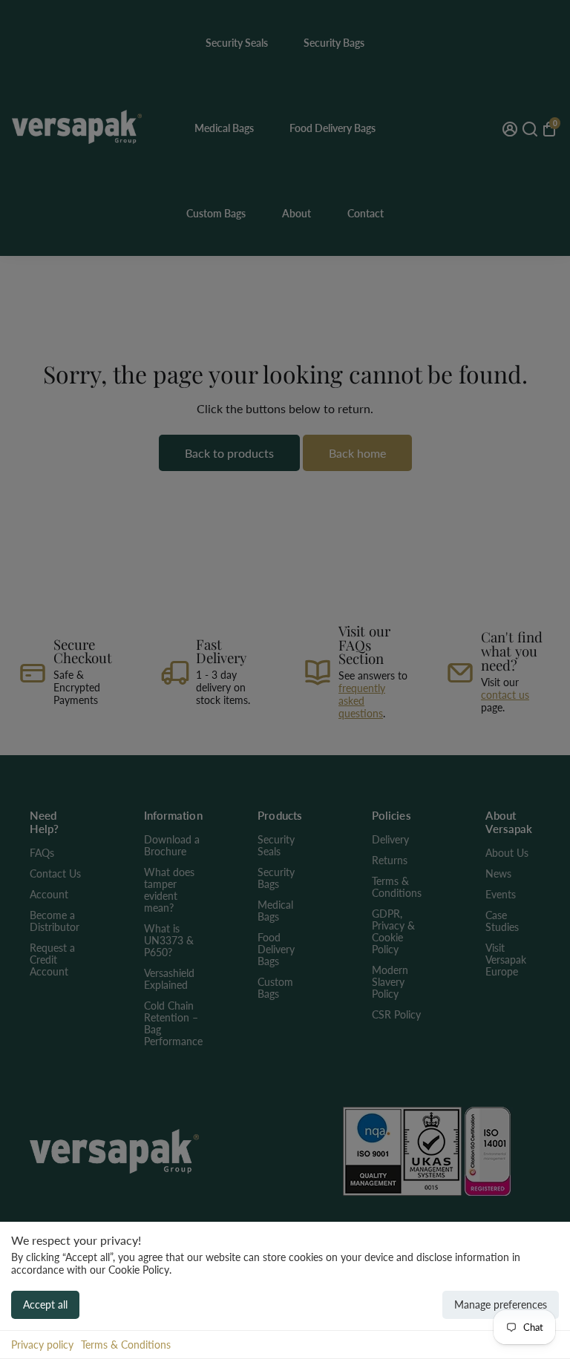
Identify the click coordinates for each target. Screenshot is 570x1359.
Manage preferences (500, 1304)
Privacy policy (42, 1344)
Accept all (45, 1304)
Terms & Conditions (126, 1344)
